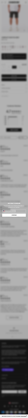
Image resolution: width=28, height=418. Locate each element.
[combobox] (9, 211)
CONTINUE (14, 215)
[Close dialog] (26, 416)
